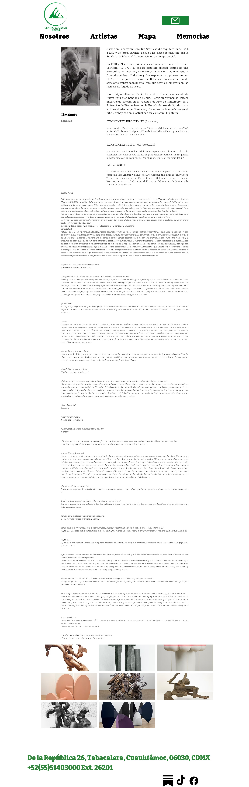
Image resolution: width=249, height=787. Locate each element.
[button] (69, 658)
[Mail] (175, 20)
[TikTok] (181, 781)
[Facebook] (194, 781)
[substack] (168, 781)
